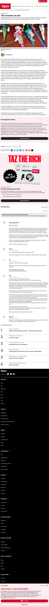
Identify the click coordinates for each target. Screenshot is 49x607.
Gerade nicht (42, 585)
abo (1, 454)
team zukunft (3, 502)
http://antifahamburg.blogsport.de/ (16, 269)
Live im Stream (4, 526)
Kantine (2, 563)
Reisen (2, 560)
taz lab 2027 (3, 532)
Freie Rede (3, 490)
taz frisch (3, 505)
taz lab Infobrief (4, 511)
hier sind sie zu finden (40, 215)
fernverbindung (4, 481)
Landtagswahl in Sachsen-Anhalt (7, 421)
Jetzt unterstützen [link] (24, 138)
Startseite (3, 10)
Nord (7, 10)
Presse (2, 445)
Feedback (3, 578)
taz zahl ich (3, 460)
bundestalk (3, 478)
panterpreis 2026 (4, 469)
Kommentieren (9, 146)
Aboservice (3, 581)
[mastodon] (8, 374)
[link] (14, 6)
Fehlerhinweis (15, 146)
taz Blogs (3, 541)
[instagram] (14, 374)
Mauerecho (3, 487)
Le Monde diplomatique (5, 547)
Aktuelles (3, 433)
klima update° (3, 484)
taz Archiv (3, 550)
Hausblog (3, 436)
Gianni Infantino (4, 415)
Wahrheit (2, 403)
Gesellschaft (3, 389)
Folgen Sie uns (3, 374)
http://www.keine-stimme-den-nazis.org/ (18, 271)
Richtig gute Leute (4, 418)
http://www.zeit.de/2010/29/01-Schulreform (26, 237)
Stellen (2, 442)
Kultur (2, 392)
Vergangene (3, 529)
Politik (2, 383)
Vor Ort (2, 523)
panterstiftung (4, 466)
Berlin (2, 397)
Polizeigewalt (3, 412)
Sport (2, 394)
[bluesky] (11, 374)
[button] (47, 1)
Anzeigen (3, 569)
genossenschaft (4, 457)
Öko (1, 386)
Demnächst (3, 520)
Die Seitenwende (4, 439)
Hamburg (11, 10)
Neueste (43, 207)
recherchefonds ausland (6, 463)
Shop (2, 566)
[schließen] (47, 585)
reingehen (3, 493)
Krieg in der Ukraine (5, 424)
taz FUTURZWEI (4, 544)
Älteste (46, 207)
